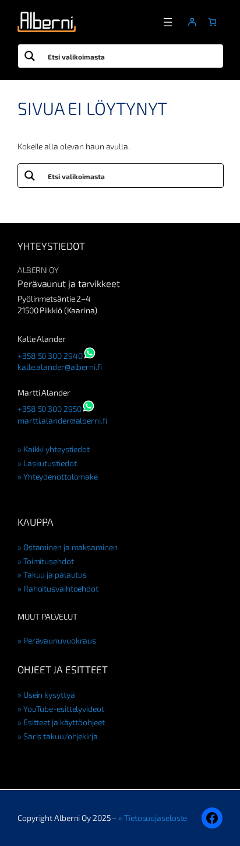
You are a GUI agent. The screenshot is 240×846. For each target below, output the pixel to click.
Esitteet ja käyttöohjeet (63, 722)
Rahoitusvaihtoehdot (60, 588)
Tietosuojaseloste (155, 818)
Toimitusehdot (48, 561)
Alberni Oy (37, 270)
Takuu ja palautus (55, 574)
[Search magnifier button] (29, 56)
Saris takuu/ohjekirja (60, 736)
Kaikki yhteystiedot (56, 449)
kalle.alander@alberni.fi (59, 367)
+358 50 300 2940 (49, 356)
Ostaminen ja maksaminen (70, 547)
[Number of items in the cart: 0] (212, 22)
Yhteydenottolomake (60, 476)
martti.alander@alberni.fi (62, 420)
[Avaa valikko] (168, 22)
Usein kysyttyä (49, 695)
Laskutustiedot (49, 463)
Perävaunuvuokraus (59, 640)
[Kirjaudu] (192, 22)
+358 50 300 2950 (49, 409)
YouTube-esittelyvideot (63, 709)
